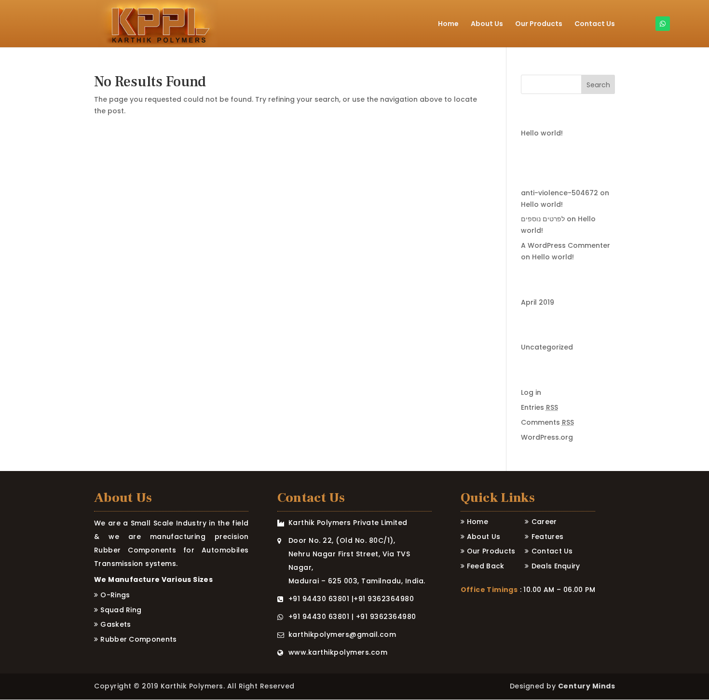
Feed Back (485, 566)
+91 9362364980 (384, 599)
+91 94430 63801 (319, 599)
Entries (539, 407)
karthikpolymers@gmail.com (342, 634)
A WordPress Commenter (565, 245)
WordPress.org (547, 437)
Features (547, 536)
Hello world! (542, 133)
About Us (487, 24)
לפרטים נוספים (543, 219)
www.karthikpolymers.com (338, 652)
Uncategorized (547, 347)
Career (544, 521)
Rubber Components (138, 639)
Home (448, 24)
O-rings (115, 595)
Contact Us (594, 24)
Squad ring (120, 610)
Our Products (538, 24)
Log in (531, 392)
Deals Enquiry (556, 566)
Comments (547, 422)
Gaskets (115, 624)
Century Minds (586, 686)
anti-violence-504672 (559, 193)
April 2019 (537, 302)
